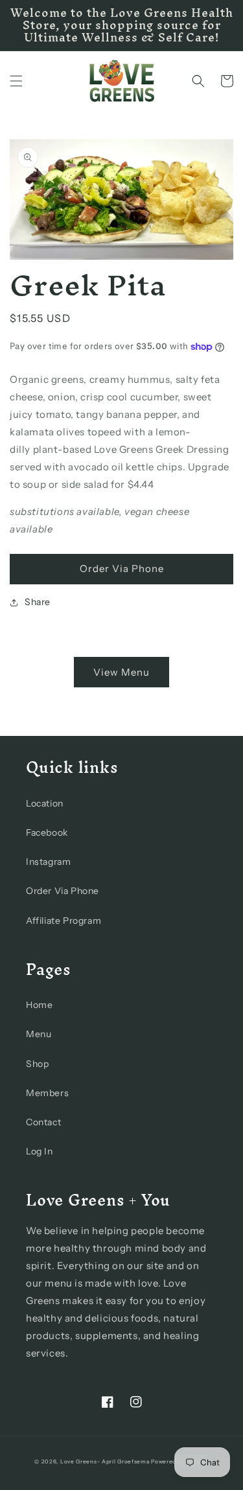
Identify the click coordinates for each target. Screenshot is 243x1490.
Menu (38, 1034)
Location (45, 803)
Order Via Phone (122, 568)
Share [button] (38, 602)
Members (47, 1093)
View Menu (121, 672)
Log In (39, 1151)
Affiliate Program (63, 920)
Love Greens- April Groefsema (105, 1461)
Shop (37, 1064)
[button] (16, 81)
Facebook (47, 832)
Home (39, 1005)
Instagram (48, 861)
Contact (43, 1122)
